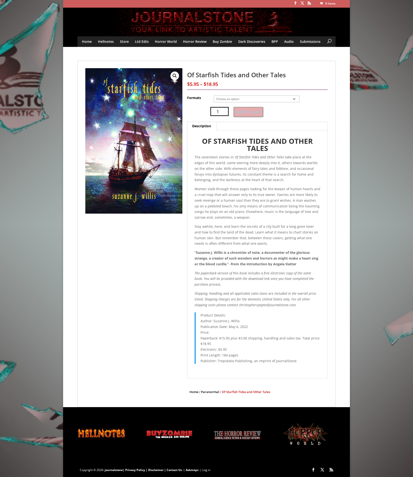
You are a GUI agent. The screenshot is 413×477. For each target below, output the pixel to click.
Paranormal (210, 392)
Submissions (310, 41)
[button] (174, 76)
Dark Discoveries (251, 41)
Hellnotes (106, 41)
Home (87, 41)
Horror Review (194, 41)
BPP (275, 41)
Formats (194, 97)
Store (124, 41)
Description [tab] (201, 126)
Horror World (166, 41)
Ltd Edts (142, 41)
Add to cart (248, 112)
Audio (289, 41)
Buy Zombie (222, 41)
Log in (206, 470)
